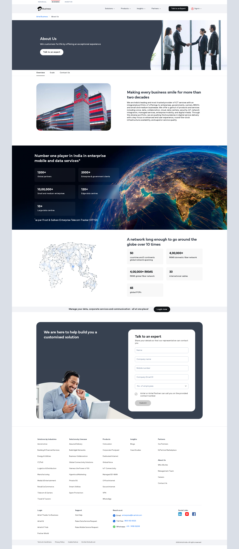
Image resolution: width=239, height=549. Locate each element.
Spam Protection (76, 493)
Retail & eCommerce (45, 487)
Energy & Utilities (44, 456)
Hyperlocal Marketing (77, 474)
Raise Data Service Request (86, 521)
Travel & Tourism (44, 499)
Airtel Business (42, 17)
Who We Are (163, 465)
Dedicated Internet (110, 456)
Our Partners (163, 444)
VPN (104, 493)
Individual (42, 2)
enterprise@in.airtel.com (132, 515)
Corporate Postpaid (111, 450)
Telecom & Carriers (45, 493)
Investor (68, 2)
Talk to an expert (51, 52)
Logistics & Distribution (46, 468)
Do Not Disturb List (88, 542)
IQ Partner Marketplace (167, 450)
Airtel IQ (40, 521)
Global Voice (108, 462)
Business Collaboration (78, 456)
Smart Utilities (75, 487)
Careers (161, 477)
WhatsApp (107, 499)
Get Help (78, 515)
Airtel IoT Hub (42, 527)
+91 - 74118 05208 (133, 526)
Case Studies (135, 450)
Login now (162, 309)
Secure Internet (109, 487)
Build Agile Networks (77, 450)
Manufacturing (43, 474)
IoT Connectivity (109, 468)
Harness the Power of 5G (79, 468)
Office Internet (109, 481)
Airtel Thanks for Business (47, 515)
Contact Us (162, 483)
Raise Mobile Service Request (86, 527)
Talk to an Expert (178, 8)
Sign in (197, 8)
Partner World (43, 533)
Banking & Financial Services (48, 450)
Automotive (42, 444)
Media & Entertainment (46, 481)
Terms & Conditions (44, 542)
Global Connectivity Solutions (81, 462)
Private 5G (73, 481)
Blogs (132, 444)
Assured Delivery (75, 444)
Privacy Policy (59, 542)
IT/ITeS (40, 462)
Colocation (107, 444)
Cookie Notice (73, 542)
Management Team (166, 471)
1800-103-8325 (130, 521)
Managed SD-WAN (110, 474)
